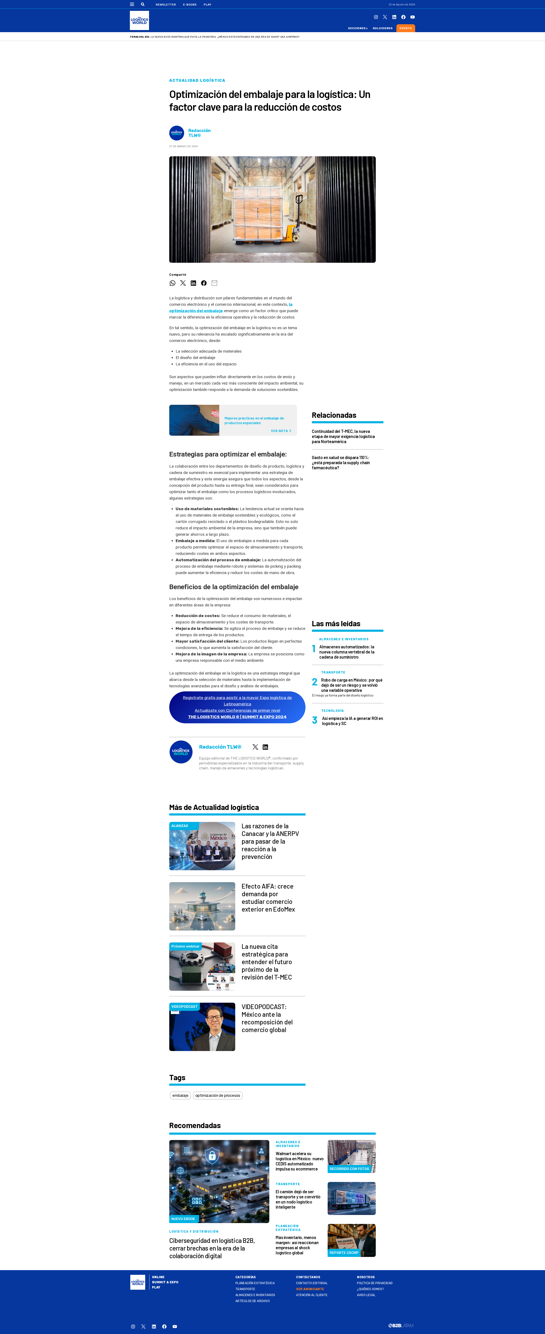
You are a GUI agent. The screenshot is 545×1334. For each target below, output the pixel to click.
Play (207, 4)
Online (158, 1277)
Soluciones (383, 28)
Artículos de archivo (252, 1301)
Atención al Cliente (311, 1295)
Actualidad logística (197, 80)
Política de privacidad (375, 1283)
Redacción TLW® (199, 133)
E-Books (190, 4)
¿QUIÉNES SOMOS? (370, 1289)
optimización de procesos (217, 1095)
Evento (406, 28)
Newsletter (166, 4)
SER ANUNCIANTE (310, 1289)
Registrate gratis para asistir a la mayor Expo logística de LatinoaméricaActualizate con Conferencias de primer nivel (237, 707)
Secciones (357, 28)
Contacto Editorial (312, 1283)
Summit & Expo (165, 1282)
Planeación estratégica (255, 1283)
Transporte (245, 1289)
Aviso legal (366, 1295)
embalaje (180, 1095)
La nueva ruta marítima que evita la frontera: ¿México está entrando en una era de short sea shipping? (225, 36)
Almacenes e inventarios (255, 1295)
